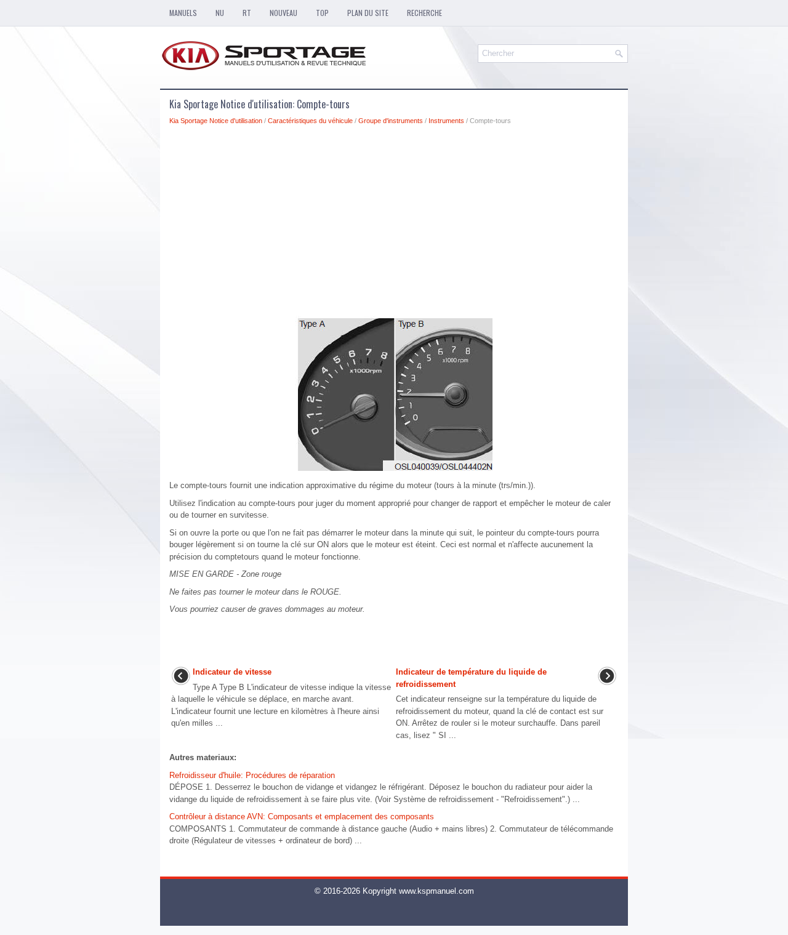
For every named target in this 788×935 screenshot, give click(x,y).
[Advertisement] (394, 224)
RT (247, 12)
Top (322, 12)
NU (219, 12)
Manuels (183, 12)
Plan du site (367, 12)
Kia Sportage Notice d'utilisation (215, 120)
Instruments (446, 120)
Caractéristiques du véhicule (310, 120)
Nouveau (283, 12)
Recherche (424, 12)
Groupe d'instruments (390, 120)
